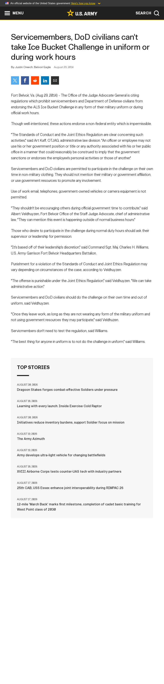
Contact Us (33, 663)
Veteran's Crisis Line (82, 669)
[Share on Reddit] (35, 80)
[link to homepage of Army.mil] (82, 13)
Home (14, 663)
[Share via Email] (55, 80)
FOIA (126, 663)
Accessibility (105, 663)
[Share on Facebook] (25, 80)
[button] (2, 8)
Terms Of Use (77, 663)
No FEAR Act (145, 663)
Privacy (55, 663)
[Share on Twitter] (15, 80)
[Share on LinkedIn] (45, 80)
